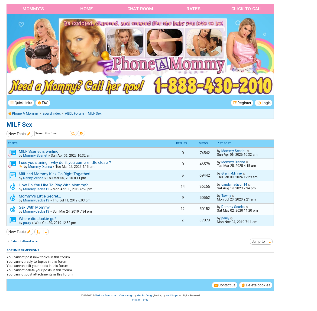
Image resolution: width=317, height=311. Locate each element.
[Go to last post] (247, 151)
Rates (194, 8)
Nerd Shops (172, 295)
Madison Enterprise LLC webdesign (114, 295)
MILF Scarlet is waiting (38, 151)
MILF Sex (19, 124)
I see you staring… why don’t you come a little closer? (65, 162)
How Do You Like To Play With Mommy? (53, 185)
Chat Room (140, 8)
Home (86, 8)
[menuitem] (43, 103)
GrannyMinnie (231, 173)
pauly (27, 223)
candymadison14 (234, 184)
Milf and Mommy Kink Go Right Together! (54, 174)
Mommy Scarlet (35, 155)
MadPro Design (145, 295)
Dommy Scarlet (233, 207)
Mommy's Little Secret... (40, 196)
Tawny (226, 196)
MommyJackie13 (36, 189)
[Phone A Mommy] (33, 24)
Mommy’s (33, 8)
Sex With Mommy (34, 207)
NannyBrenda (33, 178)
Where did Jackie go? (37, 218)
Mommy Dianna (40, 166)
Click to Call (247, 8)
